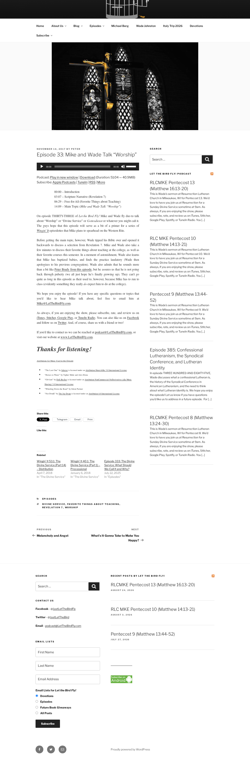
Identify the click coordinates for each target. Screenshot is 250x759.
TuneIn (82, 182)
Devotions (196, 25)
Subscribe (42, 35)
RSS (92, 182)
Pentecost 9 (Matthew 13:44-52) (143, 634)
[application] (88, 166)
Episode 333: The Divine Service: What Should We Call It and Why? (119, 465)
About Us (57, 25)
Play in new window (64, 177)
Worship (72, 507)
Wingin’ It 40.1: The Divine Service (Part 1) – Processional (85, 465)
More (101, 182)
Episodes (95, 25)
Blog (76, 25)
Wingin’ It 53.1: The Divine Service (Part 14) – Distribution (51, 465)
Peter (75, 149)
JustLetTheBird (59, 617)
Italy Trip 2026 (172, 25)
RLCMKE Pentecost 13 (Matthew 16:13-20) (153, 584)
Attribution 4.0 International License (104, 393)
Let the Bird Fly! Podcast (170, 173)
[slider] (131, 166)
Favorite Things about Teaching (93, 504)
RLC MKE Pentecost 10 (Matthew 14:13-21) (153, 609)
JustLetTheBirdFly (64, 608)
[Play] (42, 166)
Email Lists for (56, 690)
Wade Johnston (146, 25)
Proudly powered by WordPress (130, 749)
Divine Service (53, 504)
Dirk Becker (61, 379)
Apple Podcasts (64, 182)
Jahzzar (64, 370)
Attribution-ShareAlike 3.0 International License (106, 370)
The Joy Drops (65, 393)
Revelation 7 (52, 507)
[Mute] (123, 166)
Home (40, 25)
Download (87, 177)
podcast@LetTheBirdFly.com (63, 625)
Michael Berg (120, 25)
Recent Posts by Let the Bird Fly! (138, 576)
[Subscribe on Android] (121, 682)
